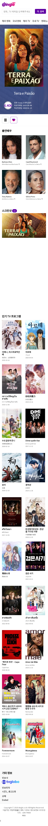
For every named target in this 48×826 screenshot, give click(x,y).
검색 (42, 11)
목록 (5, 120)
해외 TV (26, 21)
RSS (24, 815)
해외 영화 (6, 21)
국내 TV (35, 21)
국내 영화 (17, 21)
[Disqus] (24, 275)
